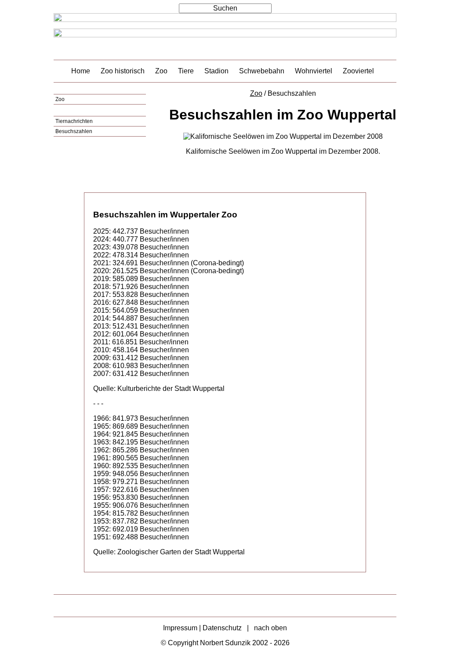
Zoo (161, 71)
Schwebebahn (261, 71)
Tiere (186, 71)
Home (80, 71)
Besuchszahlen (73, 131)
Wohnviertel (313, 71)
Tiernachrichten (74, 121)
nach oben (270, 628)
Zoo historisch (123, 71)
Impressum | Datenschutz (202, 628)
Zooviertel (358, 71)
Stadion (216, 71)
